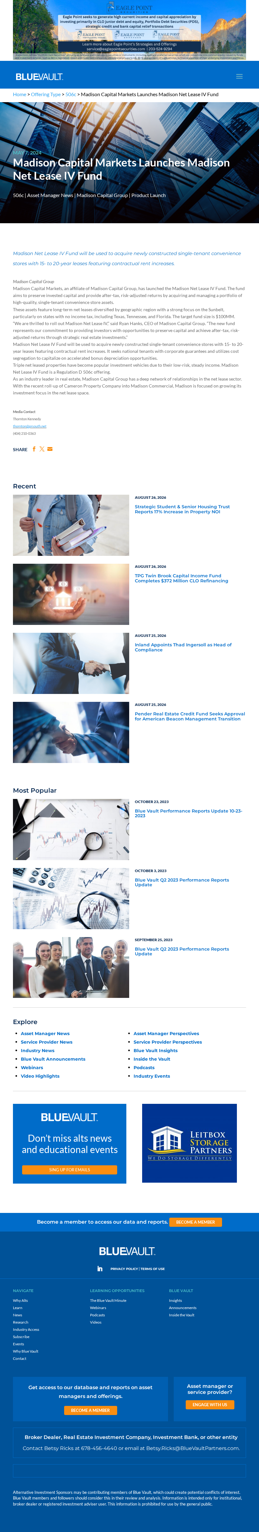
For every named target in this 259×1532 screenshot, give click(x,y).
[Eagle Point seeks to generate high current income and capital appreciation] (129, 59)
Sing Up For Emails (69, 1169)
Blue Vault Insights (156, 1050)
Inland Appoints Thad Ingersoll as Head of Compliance (183, 647)
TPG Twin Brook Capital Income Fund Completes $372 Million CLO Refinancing (181, 578)
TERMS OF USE (153, 1269)
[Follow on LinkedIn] (102, 1268)
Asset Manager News (50, 195)
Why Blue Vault (25, 1351)
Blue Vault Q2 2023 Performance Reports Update (182, 883)
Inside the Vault (152, 1059)
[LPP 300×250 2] (189, 1182)
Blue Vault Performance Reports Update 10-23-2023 (188, 813)
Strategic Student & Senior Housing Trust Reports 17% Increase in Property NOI (182, 509)
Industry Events (152, 1076)
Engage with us (210, 1404)
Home (19, 94)
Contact (19, 1358)
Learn (17, 1307)
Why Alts (20, 1300)
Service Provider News (46, 1042)
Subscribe (21, 1336)
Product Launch (148, 195)
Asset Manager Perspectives (166, 1033)
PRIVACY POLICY (124, 1269)
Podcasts (144, 1067)
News (17, 1315)
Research (20, 1322)
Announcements (182, 1307)
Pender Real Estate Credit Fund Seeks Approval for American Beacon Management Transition (190, 716)
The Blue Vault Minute (108, 1300)
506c (70, 94)
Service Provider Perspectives (168, 1042)
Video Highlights (40, 1076)
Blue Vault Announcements (53, 1059)
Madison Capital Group (102, 195)
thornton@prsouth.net (29, 426)
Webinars (32, 1067)
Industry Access (26, 1329)
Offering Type (46, 94)
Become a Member (195, 1222)
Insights (175, 1300)
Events (18, 1344)
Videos (95, 1322)
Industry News (37, 1050)
